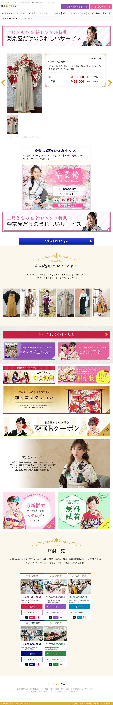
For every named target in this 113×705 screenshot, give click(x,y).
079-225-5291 (57, 644)
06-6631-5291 (81, 597)
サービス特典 (94, 13)
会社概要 (97, 703)
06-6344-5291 (57, 597)
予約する (32, 607)
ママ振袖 (56, 13)
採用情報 (88, 703)
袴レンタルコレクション (74, 13)
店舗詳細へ (32, 612)
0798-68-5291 (33, 644)
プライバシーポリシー (76, 703)
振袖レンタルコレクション (14, 13)
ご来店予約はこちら (56, 241)
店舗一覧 (107, 13)
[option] (24, 83)
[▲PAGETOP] (107, 699)
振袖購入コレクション (39, 13)
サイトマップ (107, 703)
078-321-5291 (33, 597)
